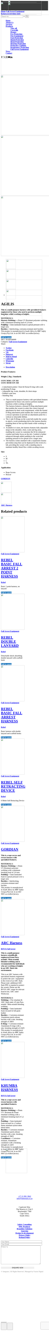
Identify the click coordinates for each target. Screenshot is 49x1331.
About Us (9, 22)
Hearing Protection (18, 44)
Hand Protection (17, 40)
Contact (9, 53)
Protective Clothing (18, 45)
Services (9, 24)
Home (8, 21)
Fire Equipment (16, 36)
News (8, 51)
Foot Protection (16, 38)
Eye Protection (16, 34)
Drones (13, 32)
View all (13, 28)
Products (9, 26)
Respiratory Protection (19, 47)
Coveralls (14, 30)
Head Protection (17, 42)
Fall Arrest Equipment (19, 49)
